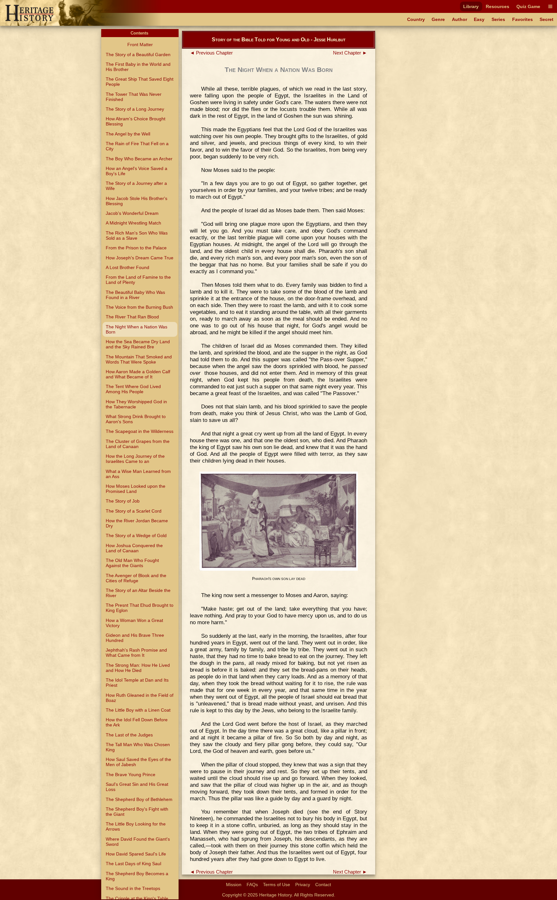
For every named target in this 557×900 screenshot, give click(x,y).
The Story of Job (123, 501)
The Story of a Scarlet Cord (133, 511)
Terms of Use (276, 884)
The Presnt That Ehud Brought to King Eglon (139, 608)
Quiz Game (528, 6)
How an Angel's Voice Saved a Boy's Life (136, 171)
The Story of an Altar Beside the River (138, 593)
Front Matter (140, 44)
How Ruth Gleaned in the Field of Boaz (139, 698)
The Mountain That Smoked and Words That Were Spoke (139, 359)
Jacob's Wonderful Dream (132, 213)
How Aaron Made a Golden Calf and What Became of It (138, 374)
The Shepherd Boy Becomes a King (137, 876)
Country (416, 19)
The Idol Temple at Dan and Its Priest (137, 682)
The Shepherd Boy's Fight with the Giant (137, 811)
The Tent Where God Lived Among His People (133, 389)
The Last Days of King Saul (133, 863)
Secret (546, 19)
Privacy (302, 884)
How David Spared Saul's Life (136, 853)
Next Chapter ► (350, 52)
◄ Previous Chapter (211, 52)
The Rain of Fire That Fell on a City (137, 146)
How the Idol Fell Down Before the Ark (137, 722)
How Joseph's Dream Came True (139, 257)
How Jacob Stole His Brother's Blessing (136, 201)
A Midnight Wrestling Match (133, 222)
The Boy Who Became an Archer (139, 158)
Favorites (522, 19)
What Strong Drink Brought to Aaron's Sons (136, 419)
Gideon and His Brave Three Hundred (135, 638)
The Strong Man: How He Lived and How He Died (138, 668)
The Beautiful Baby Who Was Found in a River (135, 295)
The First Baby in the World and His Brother (138, 67)
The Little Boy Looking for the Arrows (136, 826)
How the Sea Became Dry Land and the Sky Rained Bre (138, 344)
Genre (438, 19)
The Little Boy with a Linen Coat (138, 710)
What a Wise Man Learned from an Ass (138, 474)
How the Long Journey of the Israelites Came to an (135, 459)
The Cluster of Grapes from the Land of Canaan (138, 444)
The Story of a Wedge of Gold (136, 535)
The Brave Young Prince (130, 774)
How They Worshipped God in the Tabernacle (136, 404)
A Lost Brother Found (127, 267)
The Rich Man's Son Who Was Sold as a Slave (137, 235)
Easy (479, 19)
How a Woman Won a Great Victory (134, 623)
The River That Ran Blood (132, 316)
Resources (497, 6)
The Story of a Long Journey (135, 109)
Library (471, 6)
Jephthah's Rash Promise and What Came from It (136, 652)
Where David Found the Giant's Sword (138, 841)
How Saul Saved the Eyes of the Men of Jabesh (138, 762)
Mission (233, 884)
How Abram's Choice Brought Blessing (135, 121)
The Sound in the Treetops (133, 888)
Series (498, 19)
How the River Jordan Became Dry (137, 523)
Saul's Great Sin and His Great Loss (137, 787)
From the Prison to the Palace (136, 247)
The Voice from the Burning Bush (139, 307)
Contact (323, 884)
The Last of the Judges (129, 734)
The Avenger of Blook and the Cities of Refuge (136, 578)
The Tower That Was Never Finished (133, 97)
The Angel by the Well (128, 133)
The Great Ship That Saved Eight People (139, 81)
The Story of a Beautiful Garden (138, 54)
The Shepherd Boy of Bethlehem (139, 799)
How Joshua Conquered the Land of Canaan (134, 548)
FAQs (252, 884)
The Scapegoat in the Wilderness (139, 431)
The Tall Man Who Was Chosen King (138, 747)
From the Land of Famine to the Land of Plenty (138, 280)
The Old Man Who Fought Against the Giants (132, 563)
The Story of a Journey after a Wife (136, 186)
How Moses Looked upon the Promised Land (135, 489)
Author (459, 19)
